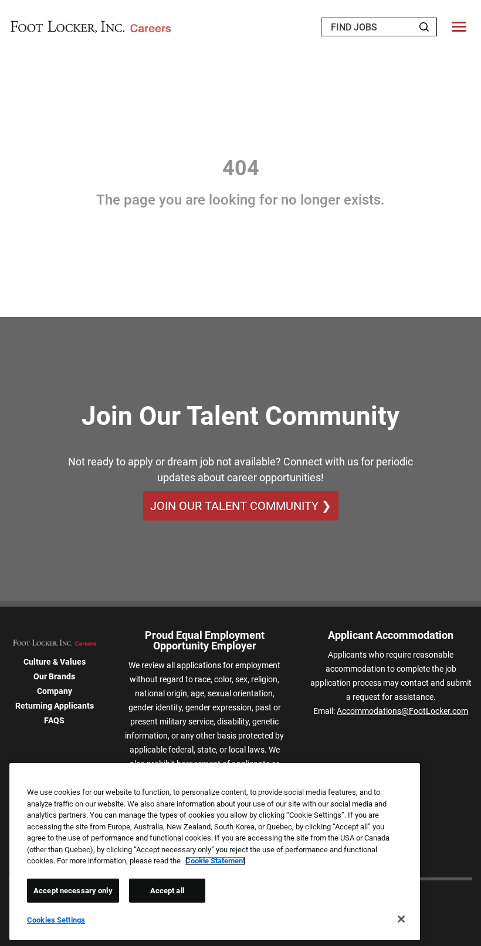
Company (54, 691)
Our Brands (54, 676)
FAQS (54, 720)
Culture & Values (54, 661)
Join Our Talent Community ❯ (240, 506)
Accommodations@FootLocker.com (402, 711)
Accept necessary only (73, 890)
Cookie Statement (215, 860)
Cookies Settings (56, 920)
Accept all (167, 890)
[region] (214, 851)
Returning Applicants (54, 705)
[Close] (401, 919)
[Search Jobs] (424, 27)
